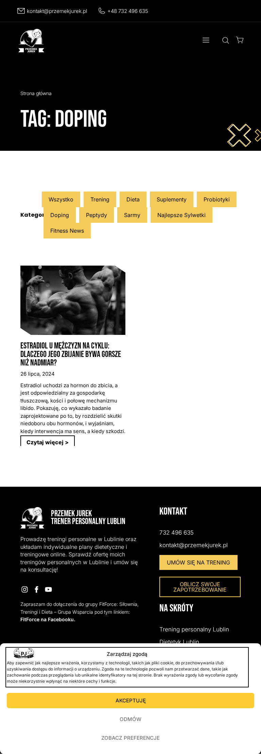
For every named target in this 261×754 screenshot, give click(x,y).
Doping (59, 215)
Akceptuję (131, 700)
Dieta (133, 199)
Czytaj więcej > (48, 442)
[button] (205, 41)
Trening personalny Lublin (194, 629)
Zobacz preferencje (130, 738)
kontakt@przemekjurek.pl (57, 11)
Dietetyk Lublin (179, 642)
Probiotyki (217, 199)
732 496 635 (176, 532)
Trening (99, 199)
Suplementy (172, 199)
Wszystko (61, 199)
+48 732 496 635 (127, 11)
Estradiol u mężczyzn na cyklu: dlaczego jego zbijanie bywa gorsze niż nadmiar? (70, 354)
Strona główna (36, 93)
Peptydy (96, 215)
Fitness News (67, 230)
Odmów (130, 719)
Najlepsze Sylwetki (181, 215)
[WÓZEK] (240, 40)
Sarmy (132, 215)
